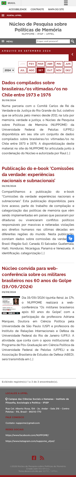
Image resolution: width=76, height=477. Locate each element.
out (49, 70)
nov (59, 70)
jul (22, 70)
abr (49, 63)
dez (68, 70)
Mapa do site (56, 9)
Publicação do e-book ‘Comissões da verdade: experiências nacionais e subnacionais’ (38, 174)
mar (40, 63)
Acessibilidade (18, 9)
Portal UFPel (14, 15)
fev (31, 63)
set (40, 70)
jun (67, 63)
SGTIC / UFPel (50, 471)
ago (31, 70)
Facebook (34, 457)
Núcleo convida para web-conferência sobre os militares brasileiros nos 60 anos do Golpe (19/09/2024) (36, 277)
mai (59, 63)
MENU (9, 41)
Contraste (37, 9)
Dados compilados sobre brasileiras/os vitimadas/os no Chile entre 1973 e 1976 (35, 88)
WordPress (43, 469)
